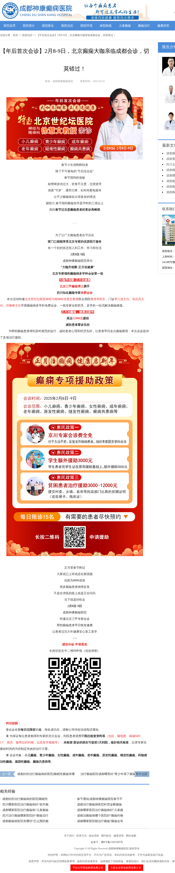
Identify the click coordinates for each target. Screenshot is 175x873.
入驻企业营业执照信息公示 (125, 867)
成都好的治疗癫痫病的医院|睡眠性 (25, 799)
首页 (15, 35)
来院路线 (106, 25)
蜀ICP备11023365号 (112, 842)
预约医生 (106, 835)
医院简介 (29, 25)
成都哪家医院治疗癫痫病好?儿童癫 (100, 810)
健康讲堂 (163, 25)
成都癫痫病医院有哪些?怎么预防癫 (25, 821)
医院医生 (48, 25)
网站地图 (131, 835)
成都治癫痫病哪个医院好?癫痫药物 (100, 815)
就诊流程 (94, 835)
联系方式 (81, 835)
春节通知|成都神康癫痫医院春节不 (99, 799)
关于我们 (69, 835)
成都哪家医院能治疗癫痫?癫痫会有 (100, 821)
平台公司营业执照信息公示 (88, 867)
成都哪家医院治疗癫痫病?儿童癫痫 (25, 810)
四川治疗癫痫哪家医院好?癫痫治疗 (25, 815)
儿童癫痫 (125, 25)
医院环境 (86, 25)
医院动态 (67, 25)
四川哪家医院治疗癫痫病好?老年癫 (25, 804)
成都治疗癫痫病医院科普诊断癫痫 (99, 804)
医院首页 (10, 25)
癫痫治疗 (144, 25)
